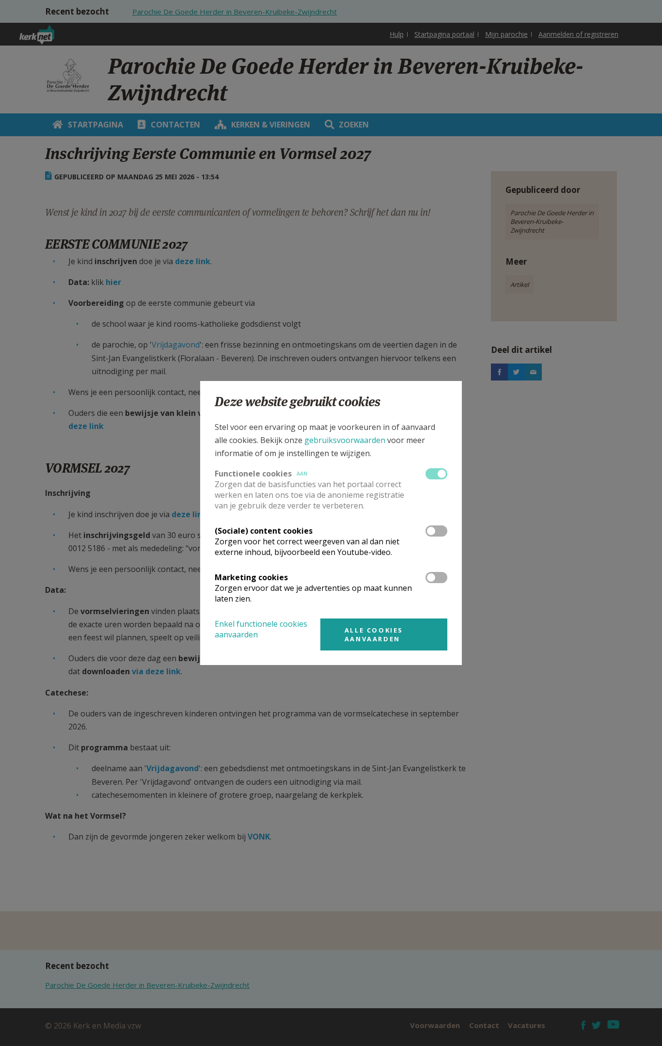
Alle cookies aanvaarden (374, 634)
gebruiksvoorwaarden (344, 440)
